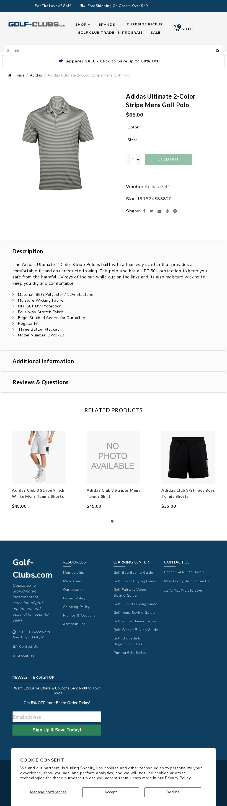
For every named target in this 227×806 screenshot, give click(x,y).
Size (131, 140)
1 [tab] (113, 522)
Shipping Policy (76, 606)
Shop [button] (81, 24)
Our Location (74, 589)
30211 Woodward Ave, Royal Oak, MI (31, 634)
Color (133, 127)
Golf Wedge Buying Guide (136, 629)
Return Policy (74, 598)
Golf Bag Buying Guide (133, 572)
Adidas (36, 75)
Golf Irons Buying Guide (134, 612)
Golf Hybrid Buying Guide (135, 604)
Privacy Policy (178, 778)
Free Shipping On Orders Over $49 (118, 6)
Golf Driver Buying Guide (135, 581)
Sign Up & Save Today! (57, 730)
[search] (113, 50)
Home (19, 75)
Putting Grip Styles (130, 652)
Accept (110, 792)
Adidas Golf (157, 187)
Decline (173, 792)
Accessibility (74, 623)
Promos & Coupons (79, 615)
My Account (73, 581)
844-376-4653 (190, 572)
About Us (26, 656)
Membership (73, 572)
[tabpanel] (38, 470)
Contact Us (28, 646)
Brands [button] (107, 24)
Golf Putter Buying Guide (135, 621)
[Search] (217, 50)
